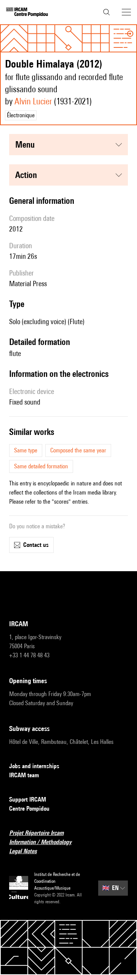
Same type (25, 450)
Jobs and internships (34, 766)
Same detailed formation (41, 466)
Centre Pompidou (29, 808)
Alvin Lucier (33, 101)
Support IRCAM (27, 799)
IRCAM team (24, 775)
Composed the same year (78, 450)
